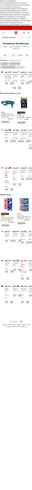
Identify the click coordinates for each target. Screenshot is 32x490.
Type (27, 55)
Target (5, 46)
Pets (7, 11)
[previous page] (11, 321)
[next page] (21, 321)
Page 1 (4, 324)
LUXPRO (30, 78)
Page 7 (9, 326)
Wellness (15, 11)
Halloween (12, 3)
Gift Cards (6, 17)
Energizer (14, 78)
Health (10, 11)
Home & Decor (12, 5)
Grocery (11, 7)
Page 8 (14, 326)
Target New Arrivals (6, 1)
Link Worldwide (30, 143)
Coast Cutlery (6, 184)
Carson (14, 237)
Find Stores (26, 24)
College (6, 3)
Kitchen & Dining (21, 5)
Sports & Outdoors (14, 46)
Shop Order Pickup (7, 22)
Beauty (11, 9)
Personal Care (18, 9)
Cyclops (14, 292)
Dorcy (22, 292)
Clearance (11, 19)
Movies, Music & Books (11, 15)
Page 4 (19, 324)
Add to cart (5, 122)
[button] (21, 113)
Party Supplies (23, 15)
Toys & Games (9, 13)
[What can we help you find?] (16, 37)
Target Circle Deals (20, 21)
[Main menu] (3, 33)
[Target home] (16, 32)
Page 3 (14, 324)
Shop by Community (16, 17)
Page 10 (24, 326)
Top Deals (12, 21)
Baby (7, 9)
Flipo (14, 181)
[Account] (24, 33)
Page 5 (24, 324)
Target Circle (19, 24)
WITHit (22, 78)
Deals (6, 19)
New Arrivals (18, 19)
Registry (7, 24)
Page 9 (19, 326)
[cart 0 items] (28, 33)
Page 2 (9, 324)
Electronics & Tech (19, 13)
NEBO (22, 237)
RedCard (12, 24)
